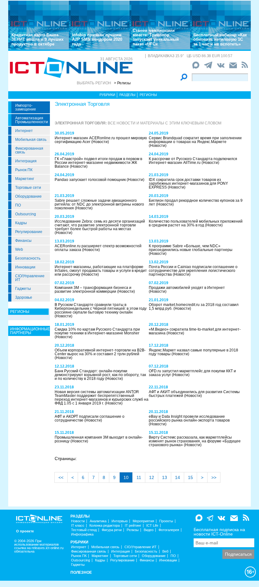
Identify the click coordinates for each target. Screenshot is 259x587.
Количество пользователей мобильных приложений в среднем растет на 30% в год (196, 223)
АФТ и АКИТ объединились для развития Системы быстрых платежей (194, 394)
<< (60, 477)
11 (138, 477)
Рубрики (107, 95)
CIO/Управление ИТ (30, 278)
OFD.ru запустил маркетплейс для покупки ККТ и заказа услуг (192, 373)
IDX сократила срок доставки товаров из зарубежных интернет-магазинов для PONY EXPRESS (188, 183)
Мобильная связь (30, 139)
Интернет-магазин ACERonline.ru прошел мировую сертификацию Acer (101, 140)
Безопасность (27, 258)
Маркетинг (24, 179)
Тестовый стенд (84, 530)
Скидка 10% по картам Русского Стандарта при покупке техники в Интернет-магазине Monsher (97, 331)
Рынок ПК (24, 170)
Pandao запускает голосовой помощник (91, 179)
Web (19, 249)
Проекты (166, 521)
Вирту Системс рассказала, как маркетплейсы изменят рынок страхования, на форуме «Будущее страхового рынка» (195, 441)
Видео (149, 530)
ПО (18, 205)
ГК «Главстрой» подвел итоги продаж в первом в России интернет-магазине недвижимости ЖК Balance (98, 163)
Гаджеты (23, 289)
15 (190, 477)
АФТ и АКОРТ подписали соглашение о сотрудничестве (89, 418)
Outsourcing (25, 214)
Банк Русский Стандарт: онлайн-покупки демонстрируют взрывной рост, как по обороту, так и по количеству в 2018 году (100, 375)
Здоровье (23, 297)
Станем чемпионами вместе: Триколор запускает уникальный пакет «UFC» (156, 37)
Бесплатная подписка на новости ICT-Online (219, 531)
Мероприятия (143, 521)
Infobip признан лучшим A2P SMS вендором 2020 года (97, 39)
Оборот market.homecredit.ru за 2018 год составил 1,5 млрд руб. (193, 306)
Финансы (23, 241)
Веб (165, 551)
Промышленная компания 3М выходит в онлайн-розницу (99, 439)
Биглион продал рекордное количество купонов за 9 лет (196, 202)
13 (164, 477)
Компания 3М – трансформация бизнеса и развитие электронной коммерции (93, 289)
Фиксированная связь (29, 150)
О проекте (25, 531)
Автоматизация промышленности (31, 120)
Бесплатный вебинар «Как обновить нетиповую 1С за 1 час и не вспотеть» (220, 39)
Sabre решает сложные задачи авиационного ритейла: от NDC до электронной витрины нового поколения (99, 204)
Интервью (119, 521)
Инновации (25, 267)
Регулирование (28, 232)
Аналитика (98, 521)
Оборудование (28, 196)
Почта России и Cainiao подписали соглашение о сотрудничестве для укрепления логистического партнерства (193, 271)
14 (177, 477)
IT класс (77, 525)
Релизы (133, 530)
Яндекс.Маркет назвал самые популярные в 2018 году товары (193, 352)
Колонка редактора (104, 525)
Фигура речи (112, 530)
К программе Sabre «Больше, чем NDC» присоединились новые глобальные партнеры (190, 248)
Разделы (127, 95)
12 (151, 477)
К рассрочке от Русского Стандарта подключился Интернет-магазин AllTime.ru (193, 161)
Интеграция (26, 161)
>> (213, 477)
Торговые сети (28, 187)
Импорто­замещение (25, 107)
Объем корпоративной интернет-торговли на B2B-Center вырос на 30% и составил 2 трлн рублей (100, 352)
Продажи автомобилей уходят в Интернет (187, 287)
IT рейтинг (133, 525)
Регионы (148, 95)
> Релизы (122, 83)
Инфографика (82, 534)
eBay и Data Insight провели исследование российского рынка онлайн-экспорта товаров (189, 418)
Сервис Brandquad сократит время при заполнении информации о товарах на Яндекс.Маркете (195, 140)
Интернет (24, 131)
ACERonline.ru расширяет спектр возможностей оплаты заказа (98, 248)
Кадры (21, 223)
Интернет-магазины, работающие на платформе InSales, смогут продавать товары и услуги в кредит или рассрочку (101, 271)
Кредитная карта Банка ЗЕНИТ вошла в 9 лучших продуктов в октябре (37, 39)
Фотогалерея (169, 530)
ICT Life (152, 525)
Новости (78, 521)
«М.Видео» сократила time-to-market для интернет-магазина (195, 331)
